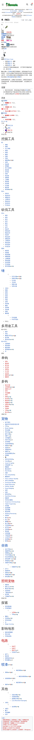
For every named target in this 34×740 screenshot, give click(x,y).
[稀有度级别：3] (8, 37)
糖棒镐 (7, 160)
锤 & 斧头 (4, 341)
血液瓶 (7, 539)
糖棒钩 (7, 375)
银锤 (6, 298)
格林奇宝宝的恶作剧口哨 (12, 424)
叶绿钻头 (7, 205)
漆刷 (6, 672)
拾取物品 (14, 719)
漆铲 (6, 684)
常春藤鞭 (7, 393)
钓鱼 (9, 69)
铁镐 (6, 150)
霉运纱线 (7, 511)
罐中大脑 (7, 434)
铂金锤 (7, 303)
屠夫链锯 (7, 266)
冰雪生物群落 (10, 77)
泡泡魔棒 (7, 712)
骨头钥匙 (7, 430)
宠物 (5, 48)
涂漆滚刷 (7, 678)
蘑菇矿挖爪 (8, 335)
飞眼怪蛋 (7, 592)
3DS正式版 (8, 119)
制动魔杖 (7, 660)
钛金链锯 (7, 262)
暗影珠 (7, 584)
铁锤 (6, 294)
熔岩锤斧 (7, 345)
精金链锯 (7, 260)
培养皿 (7, 529)
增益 (5, 42)
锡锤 (6, 292)
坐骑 (4, 545)
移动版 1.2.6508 (9, 115)
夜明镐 (7, 189)
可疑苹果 (7, 535)
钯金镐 (7, 175)
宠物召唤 (9, 32)
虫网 (6, 708)
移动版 (5, 113)
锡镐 (6, 146)
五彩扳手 (14, 652)
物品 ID (10, 61)
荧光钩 (7, 398)
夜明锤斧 (7, 349)
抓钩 (9, 128)
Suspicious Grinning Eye (12, 502)
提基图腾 (7, 507)
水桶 (6, 702)
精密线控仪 (8, 658)
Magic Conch (9, 624)
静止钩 (7, 412)
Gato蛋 (7, 461)
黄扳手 (14, 650)
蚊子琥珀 (7, 422)
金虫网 (14, 706)
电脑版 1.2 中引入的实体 (17, 723)
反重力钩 (7, 404)
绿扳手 (14, 648)
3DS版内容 (6, 723)
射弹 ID (10, 65)
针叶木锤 (14, 276)
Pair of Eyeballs (9, 474)
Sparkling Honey (10, 496)
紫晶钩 (7, 363)
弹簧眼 (7, 455)
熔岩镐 (7, 170)
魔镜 (6, 616)
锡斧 (6, 217)
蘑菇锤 (7, 313)
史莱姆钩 (7, 387)
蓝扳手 (14, 646)
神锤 (6, 311)
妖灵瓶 (7, 594)
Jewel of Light (9, 463)
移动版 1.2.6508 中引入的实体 (11, 728)
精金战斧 (7, 242)
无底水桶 (14, 694)
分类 (3, 718)
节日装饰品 (8, 525)
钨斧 (6, 225)
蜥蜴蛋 (7, 467)
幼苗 (6, 492)
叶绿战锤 (14, 317)
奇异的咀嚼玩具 (9, 453)
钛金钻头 (7, 203)
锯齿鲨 (7, 250)
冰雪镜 (14, 612)
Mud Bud (7, 471)
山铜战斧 (7, 240)
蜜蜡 (6, 521)
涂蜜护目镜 (8, 562)
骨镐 (6, 158)
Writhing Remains (10, 513)
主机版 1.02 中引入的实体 (10, 724)
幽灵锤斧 (7, 347)
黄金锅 (7, 531)
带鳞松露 (7, 574)
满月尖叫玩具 (9, 459)
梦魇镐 (7, 166)
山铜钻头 (7, 199)
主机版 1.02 (8, 107)
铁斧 (6, 219)
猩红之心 (7, 586)
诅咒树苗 (7, 441)
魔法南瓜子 (8, 469)
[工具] (6, 125)
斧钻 (6, 333)
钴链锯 (7, 252)
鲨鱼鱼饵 (7, 494)
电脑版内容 (25, 719)
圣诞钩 (7, 408)
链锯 (2, 248)
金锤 (6, 301)
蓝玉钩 (7, 367)
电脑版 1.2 (8, 103)
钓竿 (6, 714)
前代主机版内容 (15, 721)
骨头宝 (7, 432)
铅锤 (6, 296)
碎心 (6, 519)
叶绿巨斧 (7, 246)
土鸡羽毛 (7, 537)
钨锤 (6, 300)
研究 (2, 40)
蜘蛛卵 (7, 498)
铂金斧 (7, 229)
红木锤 (14, 280)
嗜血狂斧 (7, 233)
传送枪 (7, 618)
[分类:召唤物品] (6, 130)
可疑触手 (7, 596)
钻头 (2, 191)
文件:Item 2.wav (8, 59)
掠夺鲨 (7, 172)
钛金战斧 (7, 244)
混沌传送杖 (8, 620)
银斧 (6, 223)
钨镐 (6, 156)
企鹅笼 (17, 94)
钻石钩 (7, 373)
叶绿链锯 (7, 264)
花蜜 (6, 473)
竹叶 (6, 426)
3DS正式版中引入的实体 (10, 729)
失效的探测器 (9, 443)
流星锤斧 (7, 343)
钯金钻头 (7, 195)
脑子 (6, 517)
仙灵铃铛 (7, 590)
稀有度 (3, 37)
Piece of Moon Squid (11, 478)
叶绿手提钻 (15, 319)
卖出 (2, 39)
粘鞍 (6, 572)
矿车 (6, 568)
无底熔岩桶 (15, 696)
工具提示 (3, 35)
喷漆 (4, 664)
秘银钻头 (7, 197)
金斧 (6, 227)
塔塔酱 (7, 505)
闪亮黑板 (7, 533)
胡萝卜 (7, 436)
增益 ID (10, 63)
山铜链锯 (7, 258)
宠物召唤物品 (6, 719)
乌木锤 (14, 282)
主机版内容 (6, 721)
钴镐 (6, 173)
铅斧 (6, 221)
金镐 (6, 162)
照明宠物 (7, 581)
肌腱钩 (7, 402)
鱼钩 (6, 391)
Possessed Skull (9, 482)
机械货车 (14, 567)
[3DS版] (3, 117)
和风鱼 (7, 515)
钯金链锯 (7, 254)
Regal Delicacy (9, 484)
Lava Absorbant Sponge (19, 700)
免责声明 (18, 13)
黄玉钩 (7, 365)
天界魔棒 (7, 438)
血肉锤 (7, 307)
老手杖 (7, 527)
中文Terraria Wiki (8, 12)
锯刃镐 (7, 337)
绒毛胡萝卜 (8, 559)
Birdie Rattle (8, 428)
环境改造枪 (8, 636)
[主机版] (2, 104)
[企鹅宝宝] (7, 44)
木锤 (6, 288)
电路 (4, 640)
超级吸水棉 (15, 698)
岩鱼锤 (7, 309)
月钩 (6, 410)
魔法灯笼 (7, 588)
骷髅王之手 (8, 389)
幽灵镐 (7, 187)
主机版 (5, 104)
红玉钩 (7, 371)
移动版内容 (24, 721)
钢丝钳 (7, 656)
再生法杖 (7, 634)
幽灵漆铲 (18, 682)
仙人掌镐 (7, 148)
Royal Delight (9, 488)
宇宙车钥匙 (8, 555)
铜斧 (6, 215)
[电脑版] (2, 100)
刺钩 (6, 396)
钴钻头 (7, 193)
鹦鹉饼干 (7, 476)
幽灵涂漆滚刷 (22, 676)
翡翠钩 (7, 369)
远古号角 (7, 549)
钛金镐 (7, 183)
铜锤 (6, 290)
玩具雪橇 (7, 509)
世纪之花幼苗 (9, 480)
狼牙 (6, 541)
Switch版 (5, 109)
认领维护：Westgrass (24, 729)
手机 (13, 614)
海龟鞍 (7, 560)
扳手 (6, 654)
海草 (6, 490)
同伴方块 (7, 439)
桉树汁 (7, 451)
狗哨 (6, 445)
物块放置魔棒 (9, 632)
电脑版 (5, 100)
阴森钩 (7, 406)
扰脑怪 (7, 553)
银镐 (6, 154)
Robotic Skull (9, 486)
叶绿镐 (7, 185)
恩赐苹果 (7, 551)
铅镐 (6, 152)
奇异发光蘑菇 (9, 500)
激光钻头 (7, 339)
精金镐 (7, 181)
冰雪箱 (18, 77)
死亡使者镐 (8, 168)
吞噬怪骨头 (8, 449)
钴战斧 (7, 235)
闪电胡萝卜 (8, 465)
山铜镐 (7, 179)
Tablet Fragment (10, 504)
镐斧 (6, 331)
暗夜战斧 (7, 231)
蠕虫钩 (7, 400)
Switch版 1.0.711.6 (10, 111)
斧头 (2, 213)
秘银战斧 (7, 238)
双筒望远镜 (8, 606)
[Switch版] (2, 109)
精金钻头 (7, 201)
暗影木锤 (14, 284)
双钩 (6, 394)
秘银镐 (7, 177)
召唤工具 (9, 130)
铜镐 (6, 144)
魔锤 (6, 305)
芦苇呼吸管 (8, 608)
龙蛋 (6, 447)
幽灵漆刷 (18, 670)
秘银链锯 (7, 256)
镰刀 (6, 710)
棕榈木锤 (14, 278)
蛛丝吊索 (7, 385)
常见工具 (10, 125)
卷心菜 (7, 523)
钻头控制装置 (9, 557)
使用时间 (3, 33)
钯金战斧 (7, 237)
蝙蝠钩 (7, 377)
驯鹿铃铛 (7, 570)
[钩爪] (6, 128)
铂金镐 (7, 164)
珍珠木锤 (14, 286)
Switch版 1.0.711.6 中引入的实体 (12, 726)
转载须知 (21, 11)
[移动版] (2, 113)
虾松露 (7, 576)
